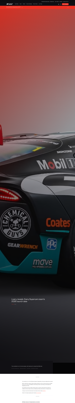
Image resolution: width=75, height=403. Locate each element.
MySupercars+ (52, 1)
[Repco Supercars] (10, 4)
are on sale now (38, 392)
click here (44, 390)
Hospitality (60, 1)
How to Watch (57, 1)
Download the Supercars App (45, 1)
